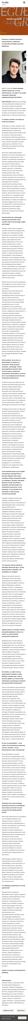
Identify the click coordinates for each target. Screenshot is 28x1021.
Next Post (21, 1010)
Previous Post (8, 1010)
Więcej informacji (6, 1019)
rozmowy (14, 22)
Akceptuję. (22, 1018)
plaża (5, 2)
